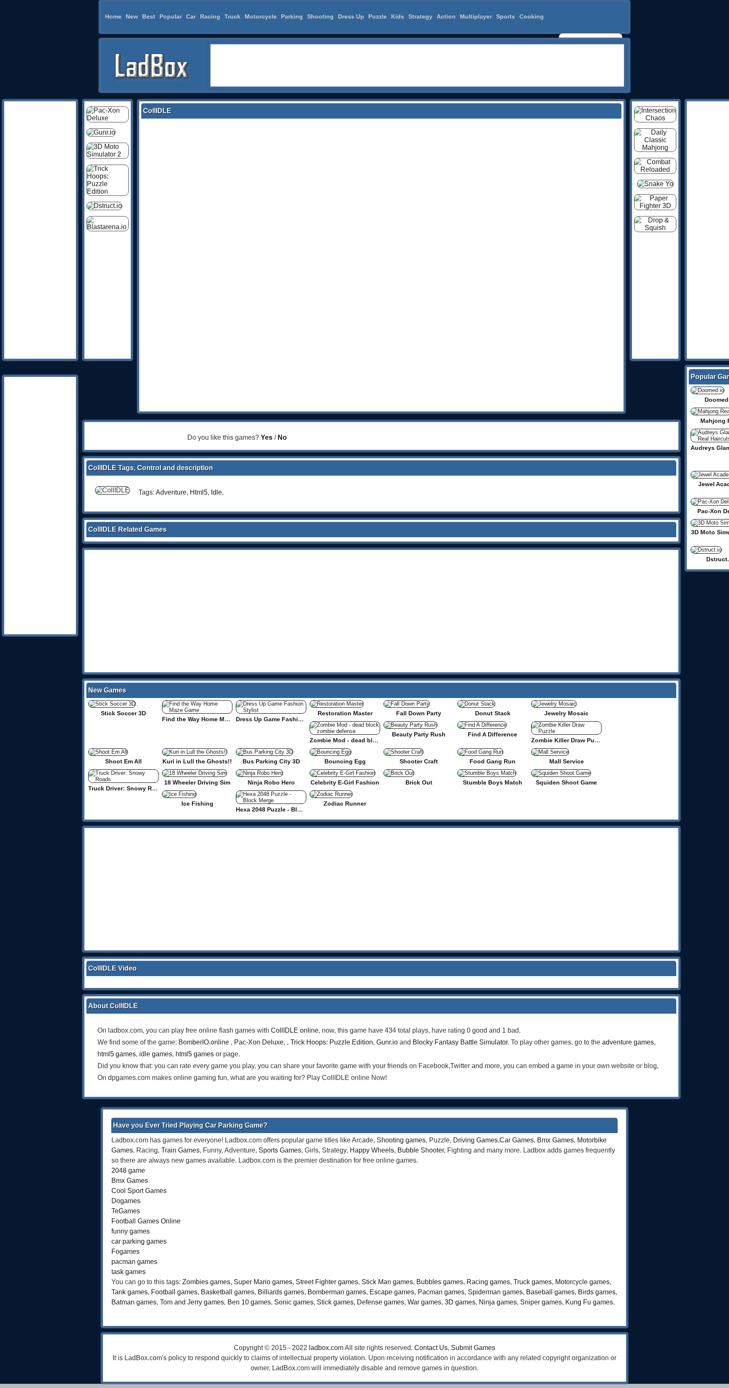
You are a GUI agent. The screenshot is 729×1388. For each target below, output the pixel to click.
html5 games (116, 1054)
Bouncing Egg (345, 761)
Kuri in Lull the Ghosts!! (197, 761)
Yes (267, 437)
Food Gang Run (493, 761)
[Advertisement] (417, 65)
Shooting (320, 16)
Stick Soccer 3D (123, 713)
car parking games (139, 1241)
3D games (460, 1302)
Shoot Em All (123, 761)
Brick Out (418, 782)
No (282, 437)
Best (148, 16)
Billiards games (281, 1292)
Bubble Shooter (420, 1150)
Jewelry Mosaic (566, 713)
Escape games (392, 1292)
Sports (505, 16)
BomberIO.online (203, 1042)
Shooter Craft (419, 761)
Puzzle (377, 16)
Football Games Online (146, 1221)
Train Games (180, 1150)
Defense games (380, 1302)
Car (191, 16)
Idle (216, 492)
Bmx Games (555, 1140)
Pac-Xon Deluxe (259, 1042)
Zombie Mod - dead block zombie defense (370, 740)
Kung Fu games (589, 1302)
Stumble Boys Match (492, 782)
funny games (130, 1231)
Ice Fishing (197, 803)
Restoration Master (345, 713)
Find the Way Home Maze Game (207, 719)
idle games (155, 1054)
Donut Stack (492, 713)
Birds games (597, 1292)
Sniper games (541, 1302)
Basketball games (227, 1292)
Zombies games (206, 1281)
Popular (170, 16)
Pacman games (441, 1292)
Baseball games (550, 1292)
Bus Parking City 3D (271, 761)
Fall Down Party (418, 713)
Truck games (532, 1281)
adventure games (628, 1042)
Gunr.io (387, 1042)
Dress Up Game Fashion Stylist (280, 719)
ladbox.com (326, 1347)
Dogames (125, 1200)
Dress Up (351, 16)
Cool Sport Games (139, 1190)
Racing (210, 16)
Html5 (199, 492)
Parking (292, 16)
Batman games (134, 1302)
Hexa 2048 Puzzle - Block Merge (281, 809)
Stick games (335, 1302)
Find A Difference (492, 734)
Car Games (517, 1140)
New (132, 16)
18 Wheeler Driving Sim (197, 782)
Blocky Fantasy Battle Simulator (460, 1042)
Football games (174, 1292)
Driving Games (475, 1140)
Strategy (420, 16)
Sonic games (293, 1302)
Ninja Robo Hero (271, 782)
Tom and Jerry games (192, 1302)
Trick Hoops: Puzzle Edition (331, 1042)
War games (424, 1302)
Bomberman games (337, 1292)
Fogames (125, 1251)
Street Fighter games (327, 1281)
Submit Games (473, 1347)
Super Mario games (263, 1281)
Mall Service (566, 761)
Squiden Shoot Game (566, 782)
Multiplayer (476, 16)
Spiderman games (495, 1292)
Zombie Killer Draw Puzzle (568, 740)
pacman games (134, 1261)
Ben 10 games (249, 1302)
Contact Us (431, 1347)
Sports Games (280, 1150)
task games (128, 1271)
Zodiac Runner (345, 803)
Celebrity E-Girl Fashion (344, 782)
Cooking (531, 16)
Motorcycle (261, 16)
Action (446, 16)
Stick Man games (387, 1281)
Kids (397, 16)
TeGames (125, 1211)
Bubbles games (439, 1281)
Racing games (488, 1281)
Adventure (171, 492)
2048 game (128, 1170)
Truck (232, 16)
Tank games (129, 1292)
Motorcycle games (582, 1281)
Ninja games (498, 1302)
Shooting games (401, 1140)
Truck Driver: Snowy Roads (127, 788)
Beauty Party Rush (419, 734)
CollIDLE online (295, 1030)
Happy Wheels (372, 1150)
